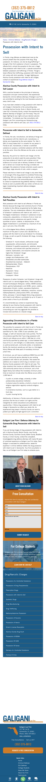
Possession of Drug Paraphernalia (17, 585)
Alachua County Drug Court (15, 632)
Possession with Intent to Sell (15, 595)
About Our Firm (23, 773)
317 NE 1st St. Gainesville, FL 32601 (23, 24)
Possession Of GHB (12, 641)
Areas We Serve (23, 770)
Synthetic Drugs (11, 599)
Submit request (23, 535)
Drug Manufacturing (12, 604)
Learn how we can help (23, 565)
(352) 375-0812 (23, 8)
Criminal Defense (24, 763)
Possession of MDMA (13, 636)
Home (20, 760)
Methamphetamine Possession (16, 613)
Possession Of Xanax (12, 646)
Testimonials (22, 775)
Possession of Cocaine (13, 618)
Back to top (39, 193)
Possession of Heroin (13, 622)
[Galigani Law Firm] (23, 16)
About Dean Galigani (23, 486)
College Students (23, 768)
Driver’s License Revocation (15, 627)
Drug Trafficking (11, 609)
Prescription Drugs (12, 590)
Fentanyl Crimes (11, 655)
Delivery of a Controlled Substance (17, 650)
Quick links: (20, 758)
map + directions (25, 736)
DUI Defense (22, 765)
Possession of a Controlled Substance (18, 581)
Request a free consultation (23, 750)
